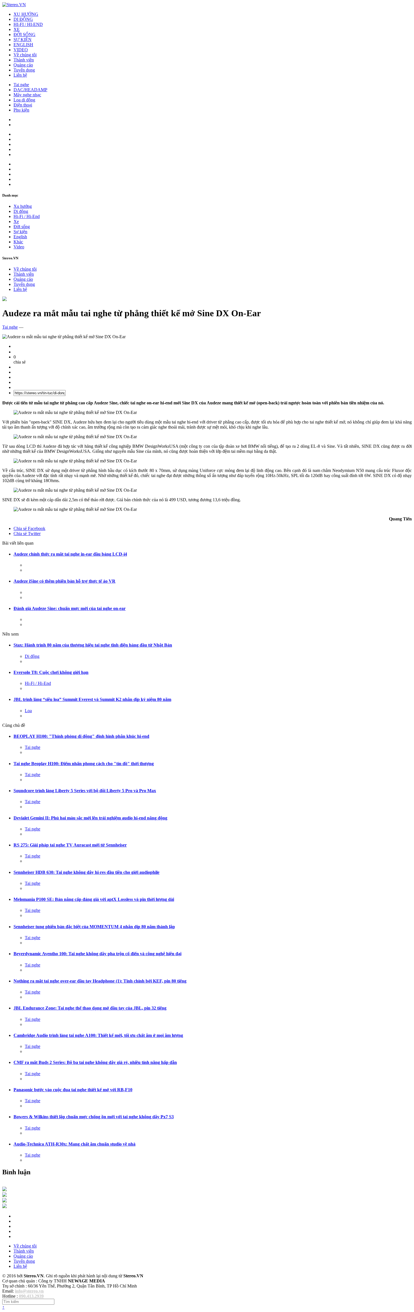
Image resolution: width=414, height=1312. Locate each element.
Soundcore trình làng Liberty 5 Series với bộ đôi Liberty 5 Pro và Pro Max (85, 790)
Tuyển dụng (24, 70)
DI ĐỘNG (23, 19)
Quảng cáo (23, 65)
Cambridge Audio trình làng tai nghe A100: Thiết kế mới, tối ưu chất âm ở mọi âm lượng (98, 1035)
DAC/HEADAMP (30, 89)
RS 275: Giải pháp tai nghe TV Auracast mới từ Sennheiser (70, 845)
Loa (28, 710)
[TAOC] (4, 1206)
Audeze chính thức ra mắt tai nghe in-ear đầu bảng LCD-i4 (70, 554)
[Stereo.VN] (14, 4)
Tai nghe (21, 84)
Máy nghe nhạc (27, 94)
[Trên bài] (4, 299)
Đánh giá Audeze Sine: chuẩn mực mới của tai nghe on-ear (70, 608)
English (20, 236)
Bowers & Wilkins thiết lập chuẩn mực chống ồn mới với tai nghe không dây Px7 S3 (94, 1116)
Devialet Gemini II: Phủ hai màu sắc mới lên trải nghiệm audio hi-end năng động (90, 818)
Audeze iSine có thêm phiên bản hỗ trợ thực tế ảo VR (64, 581)
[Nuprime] (4, 1201)
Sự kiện (20, 231)
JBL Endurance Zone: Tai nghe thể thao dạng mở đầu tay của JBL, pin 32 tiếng (90, 1008)
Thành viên (24, 59)
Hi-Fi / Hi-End (27, 216)
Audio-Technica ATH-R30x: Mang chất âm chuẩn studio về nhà (74, 1144)
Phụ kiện (21, 110)
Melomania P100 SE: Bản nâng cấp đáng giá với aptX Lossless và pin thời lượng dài (94, 899)
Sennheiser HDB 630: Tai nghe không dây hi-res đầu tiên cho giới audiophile (86, 872)
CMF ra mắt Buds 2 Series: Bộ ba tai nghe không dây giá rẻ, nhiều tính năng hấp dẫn (95, 1062)
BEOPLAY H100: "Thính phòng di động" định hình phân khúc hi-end (81, 736)
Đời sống (22, 226)
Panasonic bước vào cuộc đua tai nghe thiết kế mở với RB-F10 (73, 1089)
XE (17, 29)
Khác (18, 241)
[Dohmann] (4, 1189)
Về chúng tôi (25, 54)
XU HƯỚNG (26, 14)
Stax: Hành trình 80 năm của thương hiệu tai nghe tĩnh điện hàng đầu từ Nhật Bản (93, 645)
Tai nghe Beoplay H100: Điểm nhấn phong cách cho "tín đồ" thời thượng (84, 763)
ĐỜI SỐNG (24, 34)
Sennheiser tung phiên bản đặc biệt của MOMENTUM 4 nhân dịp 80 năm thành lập (94, 926)
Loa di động (24, 99)
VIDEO (21, 49)
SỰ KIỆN (23, 39)
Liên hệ (20, 75)
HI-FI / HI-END (28, 24)
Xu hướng (23, 206)
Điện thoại (23, 105)
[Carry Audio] (4, 1195)
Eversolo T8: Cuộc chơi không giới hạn (51, 672)
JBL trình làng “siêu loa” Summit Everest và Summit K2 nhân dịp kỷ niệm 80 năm (92, 699)
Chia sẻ (29, 528)
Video (19, 246)
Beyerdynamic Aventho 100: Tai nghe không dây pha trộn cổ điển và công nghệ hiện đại (97, 953)
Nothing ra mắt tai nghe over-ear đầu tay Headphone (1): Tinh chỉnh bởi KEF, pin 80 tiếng (100, 981)
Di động (21, 211)
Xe (16, 221)
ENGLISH (23, 44)
